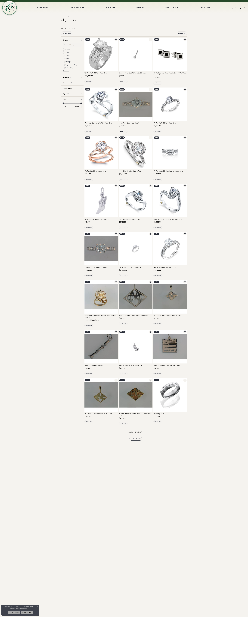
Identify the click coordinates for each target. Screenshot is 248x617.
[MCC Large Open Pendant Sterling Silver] (135, 297)
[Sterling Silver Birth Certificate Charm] (170, 346)
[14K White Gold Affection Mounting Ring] (170, 152)
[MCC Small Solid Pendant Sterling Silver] (170, 297)
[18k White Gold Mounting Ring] (101, 248)
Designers (110, 7)
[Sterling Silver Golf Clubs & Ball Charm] (135, 54)
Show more (66, 71)
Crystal (67, 59)
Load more (136, 438)
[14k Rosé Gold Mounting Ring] (101, 152)
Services (140, 7)
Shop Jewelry (77, 7)
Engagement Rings (71, 65)
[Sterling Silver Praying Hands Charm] (135, 346)
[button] (232, 8)
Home (62, 16)
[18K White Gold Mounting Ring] (101, 54)
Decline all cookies (13, 612)
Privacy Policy (28, 606)
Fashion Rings (69, 68)
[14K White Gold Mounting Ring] (135, 104)
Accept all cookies (27, 612)
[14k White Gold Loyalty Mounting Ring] (101, 104)
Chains (67, 52)
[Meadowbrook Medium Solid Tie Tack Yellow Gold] (135, 395)
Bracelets (68, 49)
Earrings (68, 62)
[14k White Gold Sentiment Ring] (135, 152)
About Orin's (171, 7)
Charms (67, 55)
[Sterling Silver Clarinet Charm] (101, 346)
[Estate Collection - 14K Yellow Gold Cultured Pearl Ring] (101, 297)
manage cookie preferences (18, 608)
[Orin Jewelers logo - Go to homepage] (9, 7)
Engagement (43, 7)
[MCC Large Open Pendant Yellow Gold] (101, 395)
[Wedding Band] (170, 395)
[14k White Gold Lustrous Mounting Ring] (170, 200)
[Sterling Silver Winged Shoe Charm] (101, 200)
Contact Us (204, 7)
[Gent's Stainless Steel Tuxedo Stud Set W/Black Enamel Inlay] (170, 54)
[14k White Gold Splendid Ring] (135, 200)
